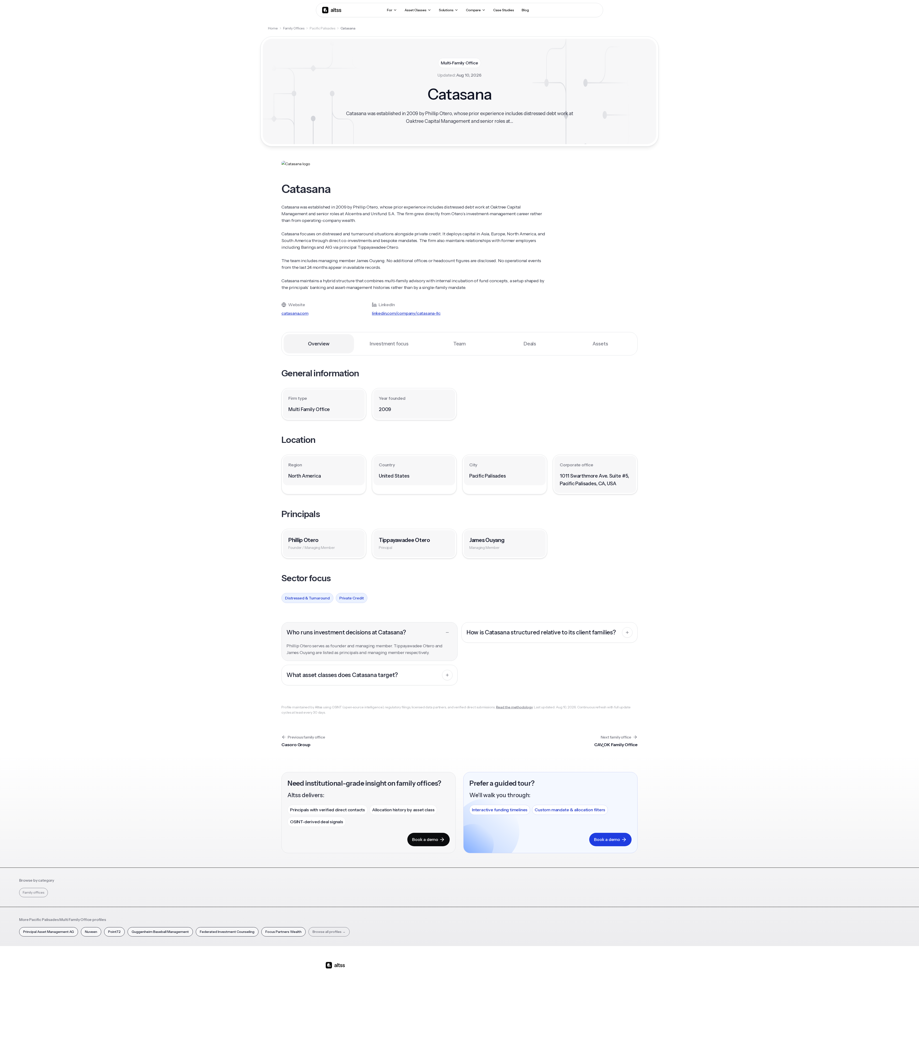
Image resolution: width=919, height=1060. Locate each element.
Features (405, 980)
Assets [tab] (600, 344)
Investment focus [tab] (389, 344)
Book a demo (425, 839)
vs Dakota (446, 1006)
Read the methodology (514, 707)
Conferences (489, 989)
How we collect (572, 980)
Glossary (526, 1006)
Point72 (114, 932)
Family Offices (294, 28)
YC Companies (531, 997)
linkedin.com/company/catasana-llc (406, 313)
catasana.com (294, 313)
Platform (405, 972)
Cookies (546, 1048)
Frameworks (529, 1022)
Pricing (403, 1006)
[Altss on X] (330, 1003)
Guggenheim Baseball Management (160, 932)
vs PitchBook (449, 989)
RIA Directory (530, 989)
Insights (485, 980)
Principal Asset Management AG (48, 932)
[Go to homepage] (331, 10)
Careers (566, 1006)
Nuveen (91, 932)
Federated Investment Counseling (227, 932)
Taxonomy (528, 1014)
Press (564, 997)
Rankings (527, 972)
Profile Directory (533, 980)
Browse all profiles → (329, 932)
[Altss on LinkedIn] (343, 1003)
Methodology (571, 989)
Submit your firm (573, 1014)
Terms (531, 1048)
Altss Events (490, 997)
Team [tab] (459, 344)
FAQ (482, 1014)
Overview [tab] (318, 344)
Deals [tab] (530, 344)
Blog (483, 972)
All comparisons (451, 972)
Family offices (33, 892)
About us (567, 972)
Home (273, 28)
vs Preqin (446, 980)
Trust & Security (493, 1048)
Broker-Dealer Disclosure (576, 1048)
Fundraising (407, 997)
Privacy (515, 1048)
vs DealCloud (449, 1022)
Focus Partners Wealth (283, 932)
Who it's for (407, 989)
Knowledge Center (494, 1006)
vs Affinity (446, 1014)
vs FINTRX (446, 997)
